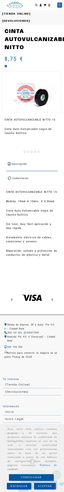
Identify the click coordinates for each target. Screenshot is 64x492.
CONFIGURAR (31, 477)
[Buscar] (36, 5)
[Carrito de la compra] (45, 5)
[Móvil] (49, 5)
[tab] (32, 164)
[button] (41, 5)
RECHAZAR (18, 486)
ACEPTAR (45, 486)
